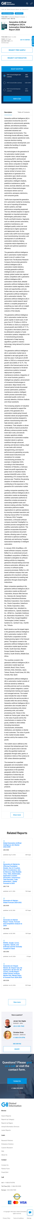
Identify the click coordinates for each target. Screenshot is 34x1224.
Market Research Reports (13, 9)
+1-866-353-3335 (17, 1088)
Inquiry (17, 1049)
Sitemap (29, 1218)
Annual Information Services (10, 1126)
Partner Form (5, 1169)
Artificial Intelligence (7, 13)
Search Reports (6, 1116)
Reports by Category (7, 1119)
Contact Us (17, 1081)
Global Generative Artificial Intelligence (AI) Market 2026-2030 (12, 845)
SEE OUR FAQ (17, 1043)
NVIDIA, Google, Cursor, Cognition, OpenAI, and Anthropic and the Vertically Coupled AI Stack (12, 946)
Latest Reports (6, 1130)
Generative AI (19, 13)
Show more (17, 815)
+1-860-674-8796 (19, 1037)
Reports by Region (7, 1123)
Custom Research (7, 1148)
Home (3, 9)
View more (17, 1002)
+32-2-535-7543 (18, 1026)
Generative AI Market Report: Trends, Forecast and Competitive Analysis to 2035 (12, 923)
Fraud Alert (4, 1172)
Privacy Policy (6, 1218)
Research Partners (7, 1140)
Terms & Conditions (18, 1218)
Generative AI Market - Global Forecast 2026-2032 (12, 902)
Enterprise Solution (7, 1144)
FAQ (2, 1151)
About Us (4, 1155)
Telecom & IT (25, 9)
